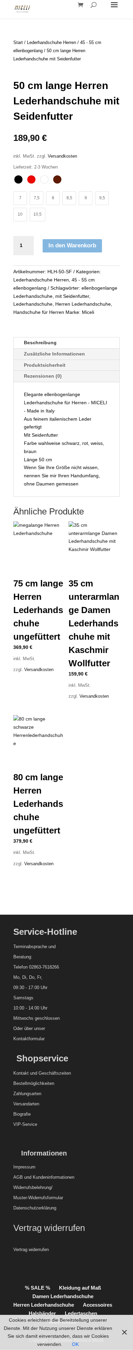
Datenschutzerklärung (34, 1207)
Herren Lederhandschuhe (83, 304)
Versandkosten (62, 156)
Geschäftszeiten (55, 1073)
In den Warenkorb (72, 245)
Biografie (22, 1114)
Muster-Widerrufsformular (38, 1197)
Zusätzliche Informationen (54, 354)
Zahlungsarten (27, 1093)
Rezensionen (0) (43, 376)
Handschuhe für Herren (38, 312)
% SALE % (37, 1288)
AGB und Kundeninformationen (43, 1177)
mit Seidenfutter (72, 296)
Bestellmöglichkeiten (33, 1083)
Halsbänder (42, 1313)
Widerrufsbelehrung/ (33, 1187)
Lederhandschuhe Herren (51, 42)
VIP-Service (25, 1124)
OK (75, 1344)
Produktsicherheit (44, 365)
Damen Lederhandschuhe (62, 1296)
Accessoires (97, 1305)
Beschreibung (40, 342)
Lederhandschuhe (33, 304)
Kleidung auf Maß (80, 1288)
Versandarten (26, 1103)
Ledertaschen (81, 1313)
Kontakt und (25, 1073)
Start (18, 42)
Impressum (24, 1167)
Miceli (88, 312)
